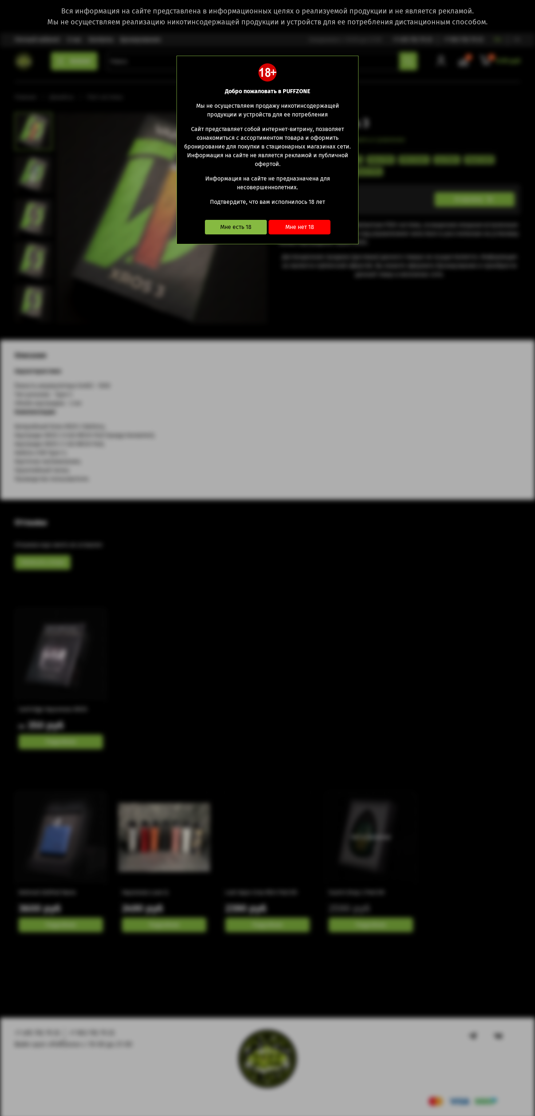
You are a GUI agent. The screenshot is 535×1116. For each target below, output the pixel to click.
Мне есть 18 (235, 226)
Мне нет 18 (299, 226)
